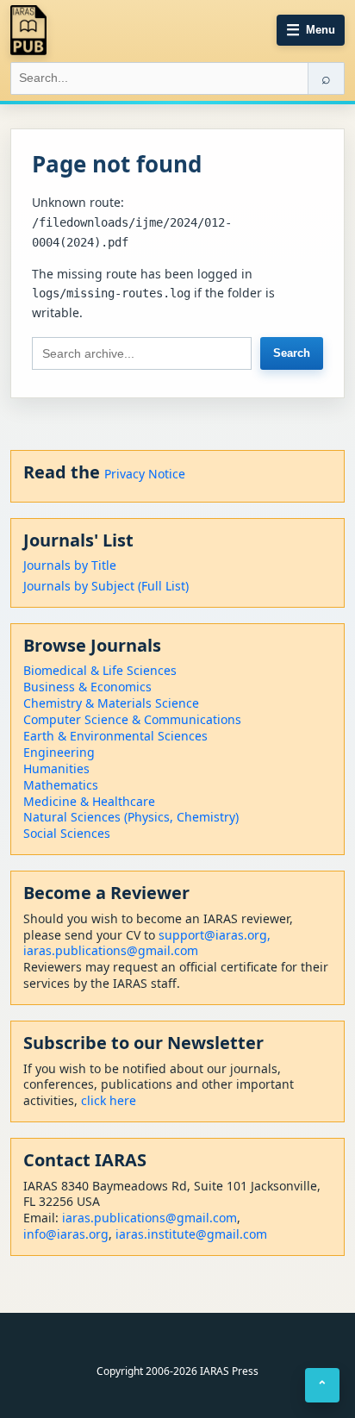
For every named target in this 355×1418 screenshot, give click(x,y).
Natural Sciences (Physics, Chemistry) (131, 817)
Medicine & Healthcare (89, 801)
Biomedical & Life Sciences (100, 670)
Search (291, 353)
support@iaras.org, (215, 935)
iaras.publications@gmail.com (110, 950)
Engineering (59, 752)
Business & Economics (87, 686)
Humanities (56, 768)
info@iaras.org (66, 1234)
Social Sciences (66, 833)
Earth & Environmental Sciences (115, 736)
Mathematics (60, 785)
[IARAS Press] (28, 30)
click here (108, 1100)
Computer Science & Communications (132, 719)
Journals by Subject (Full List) (106, 586)
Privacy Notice (144, 473)
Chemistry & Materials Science (111, 703)
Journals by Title (69, 565)
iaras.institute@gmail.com (191, 1234)
